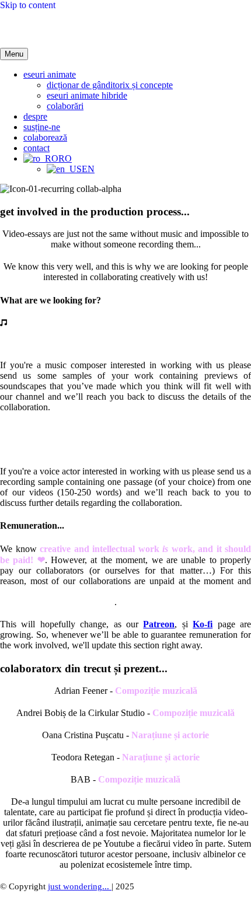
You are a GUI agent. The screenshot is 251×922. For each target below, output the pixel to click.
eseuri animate (49, 74)
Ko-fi (202, 624)
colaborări (65, 106)
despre (35, 116)
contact (36, 148)
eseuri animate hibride (87, 95)
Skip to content (27, 5)
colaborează (45, 137)
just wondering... (79, 886)
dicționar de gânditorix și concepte (110, 85)
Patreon (159, 624)
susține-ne (41, 127)
